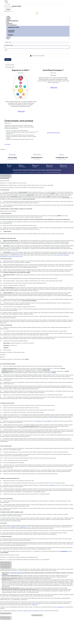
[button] (37, 25)
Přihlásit (8, 9)
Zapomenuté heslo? (9, 64)
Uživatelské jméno (9, 45)
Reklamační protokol (36, 170)
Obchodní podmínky (18, 170)
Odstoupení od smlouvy (55, 170)
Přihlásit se (7, 59)
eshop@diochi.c (64, 551)
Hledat (6, 2)
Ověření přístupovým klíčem (38, 55)
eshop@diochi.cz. (52, 485)
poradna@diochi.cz (61, 607)
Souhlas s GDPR (45, 170)
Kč (11, 11)
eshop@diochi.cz (49, 421)
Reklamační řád (26, 170)
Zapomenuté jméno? (9, 67)
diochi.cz (49, 372)
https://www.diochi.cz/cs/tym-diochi (15, 253)
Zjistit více (21, 111)
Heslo (6, 50)
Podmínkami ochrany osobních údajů (31, 610)
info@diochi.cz (39, 421)
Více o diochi (7, 144)
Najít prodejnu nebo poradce (53, 132)
